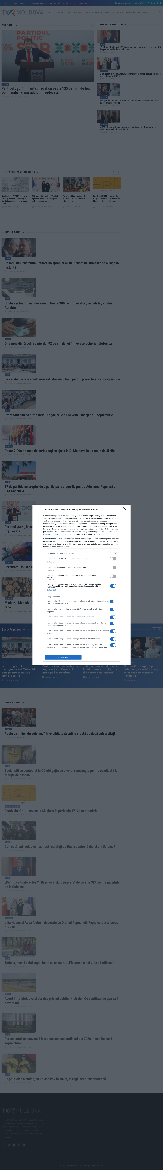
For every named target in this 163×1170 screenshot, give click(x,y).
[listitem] (81, 553)
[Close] (125, 509)
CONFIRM (63, 657)
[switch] (113, 558)
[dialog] (81, 585)
